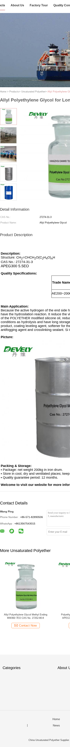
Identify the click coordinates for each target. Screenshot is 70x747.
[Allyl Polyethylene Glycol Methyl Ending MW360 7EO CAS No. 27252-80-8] (25, 585)
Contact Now (28, 625)
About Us (17, 5)
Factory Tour (39, 5)
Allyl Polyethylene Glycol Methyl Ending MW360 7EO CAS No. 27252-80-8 (25, 616)
